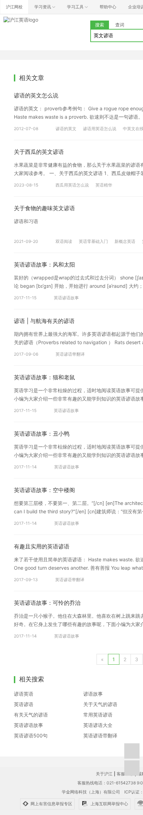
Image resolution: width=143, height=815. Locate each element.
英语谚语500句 (31, 735)
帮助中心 (108, 6)
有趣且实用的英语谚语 (41, 546)
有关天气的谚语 (31, 715)
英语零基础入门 (93, 241)
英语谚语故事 (66, 297)
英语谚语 (23, 704)
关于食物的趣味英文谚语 (44, 208)
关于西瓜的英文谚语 (39, 151)
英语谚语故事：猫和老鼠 (44, 377)
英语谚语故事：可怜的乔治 (47, 602)
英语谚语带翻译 (70, 354)
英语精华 (103, 185)
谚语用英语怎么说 (99, 128)
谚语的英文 (66, 128)
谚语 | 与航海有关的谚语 (44, 320)
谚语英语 (23, 694)
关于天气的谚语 (100, 704)
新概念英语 (125, 241)
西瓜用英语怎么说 (72, 185)
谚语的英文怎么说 (36, 95)
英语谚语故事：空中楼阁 (44, 489)
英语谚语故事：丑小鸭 (41, 433)
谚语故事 (93, 694)
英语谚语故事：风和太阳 (44, 264)
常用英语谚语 (97, 715)
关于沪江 (104, 773)
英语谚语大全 (97, 725)
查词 (119, 24)
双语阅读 (64, 241)
